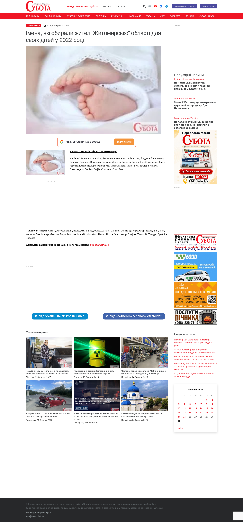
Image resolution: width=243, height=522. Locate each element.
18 (184, 412)
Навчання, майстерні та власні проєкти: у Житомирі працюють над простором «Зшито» (195, 366)
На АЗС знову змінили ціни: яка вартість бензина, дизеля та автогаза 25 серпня (47, 372)
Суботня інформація (184, 79)
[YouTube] (155, 6)
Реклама (107, 6)
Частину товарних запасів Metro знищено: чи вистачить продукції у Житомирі (144, 372)
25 (184, 416)
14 (201, 408)
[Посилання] (38, 6)
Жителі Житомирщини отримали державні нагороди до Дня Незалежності (195, 105)
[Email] (149, 6)
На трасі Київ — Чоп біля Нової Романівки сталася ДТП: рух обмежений (48, 415)
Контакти (120, 6)
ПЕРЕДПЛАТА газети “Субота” (83, 6)
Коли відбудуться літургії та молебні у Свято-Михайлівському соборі (141, 415)
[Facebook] (160, 6)
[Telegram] (166, 6)
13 (195, 408)
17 (179, 412)
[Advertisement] (97, 204)
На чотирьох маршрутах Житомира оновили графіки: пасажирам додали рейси (192, 85)
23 (212, 412)
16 (212, 408)
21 (201, 412)
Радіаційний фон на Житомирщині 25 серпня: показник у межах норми (94, 372)
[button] (144, 6)
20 (195, 412)
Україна (200, 79)
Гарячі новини (181, 118)
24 (179, 416)
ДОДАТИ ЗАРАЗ (124, 142)
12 (190, 408)
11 (184, 408)
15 (206, 408)
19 (190, 412)
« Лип (180, 428)
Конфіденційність (35, 516)
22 (206, 412)
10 (179, 408)
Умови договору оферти (38, 512)
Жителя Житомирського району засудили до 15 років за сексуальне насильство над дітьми (96, 416)
